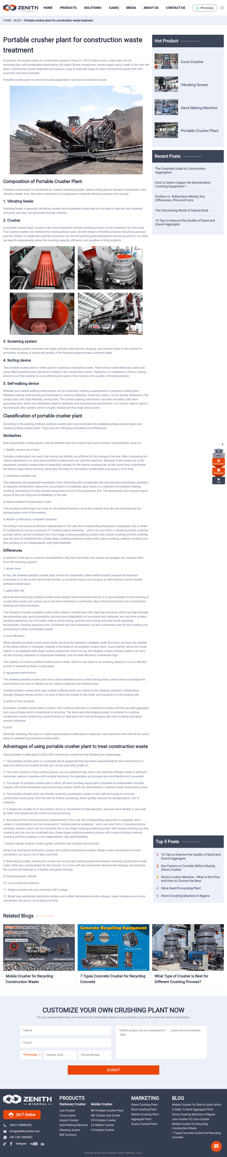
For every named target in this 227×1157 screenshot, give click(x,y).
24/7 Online (25, 1114)
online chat (218, 462)
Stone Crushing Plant (144, 1104)
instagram (21, 1143)
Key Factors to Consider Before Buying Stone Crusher (185, 867)
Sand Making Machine (199, 108)
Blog (17, 20)
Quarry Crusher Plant (144, 1124)
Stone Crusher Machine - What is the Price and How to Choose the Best (188, 879)
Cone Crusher (192, 62)
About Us (151, 8)
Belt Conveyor (68, 1134)
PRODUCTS (68, 8)
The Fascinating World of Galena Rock (181, 210)
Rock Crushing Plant (144, 1109)
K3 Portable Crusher (103, 1120)
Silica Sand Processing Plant (178, 888)
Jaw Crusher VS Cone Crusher (190, 1119)
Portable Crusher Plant (199, 131)
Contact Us (175, 8)
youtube (34, 1143)
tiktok (5, 1143)
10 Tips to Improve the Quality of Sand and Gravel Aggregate (185, 222)
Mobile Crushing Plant (145, 1114)
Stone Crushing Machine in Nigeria (183, 896)
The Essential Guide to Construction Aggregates (180, 170)
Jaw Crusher (67, 1110)
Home (7, 20)
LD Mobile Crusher (102, 1125)
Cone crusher (67, 1115)
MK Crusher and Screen (105, 1115)
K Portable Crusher (102, 1130)
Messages (218, 471)
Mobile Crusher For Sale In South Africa (196, 1104)
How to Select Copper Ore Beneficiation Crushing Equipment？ (183, 184)
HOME (47, 8)
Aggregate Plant (141, 1119)
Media (131, 8)
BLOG (178, 1098)
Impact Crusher (68, 1120)
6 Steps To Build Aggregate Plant (192, 1109)
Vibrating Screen (194, 85)
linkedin (43, 1143)
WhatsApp (206, 8)
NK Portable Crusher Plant (107, 1110)
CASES (114, 8)
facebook (11, 1143)
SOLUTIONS (92, 8)
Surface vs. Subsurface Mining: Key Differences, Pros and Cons (180, 198)
